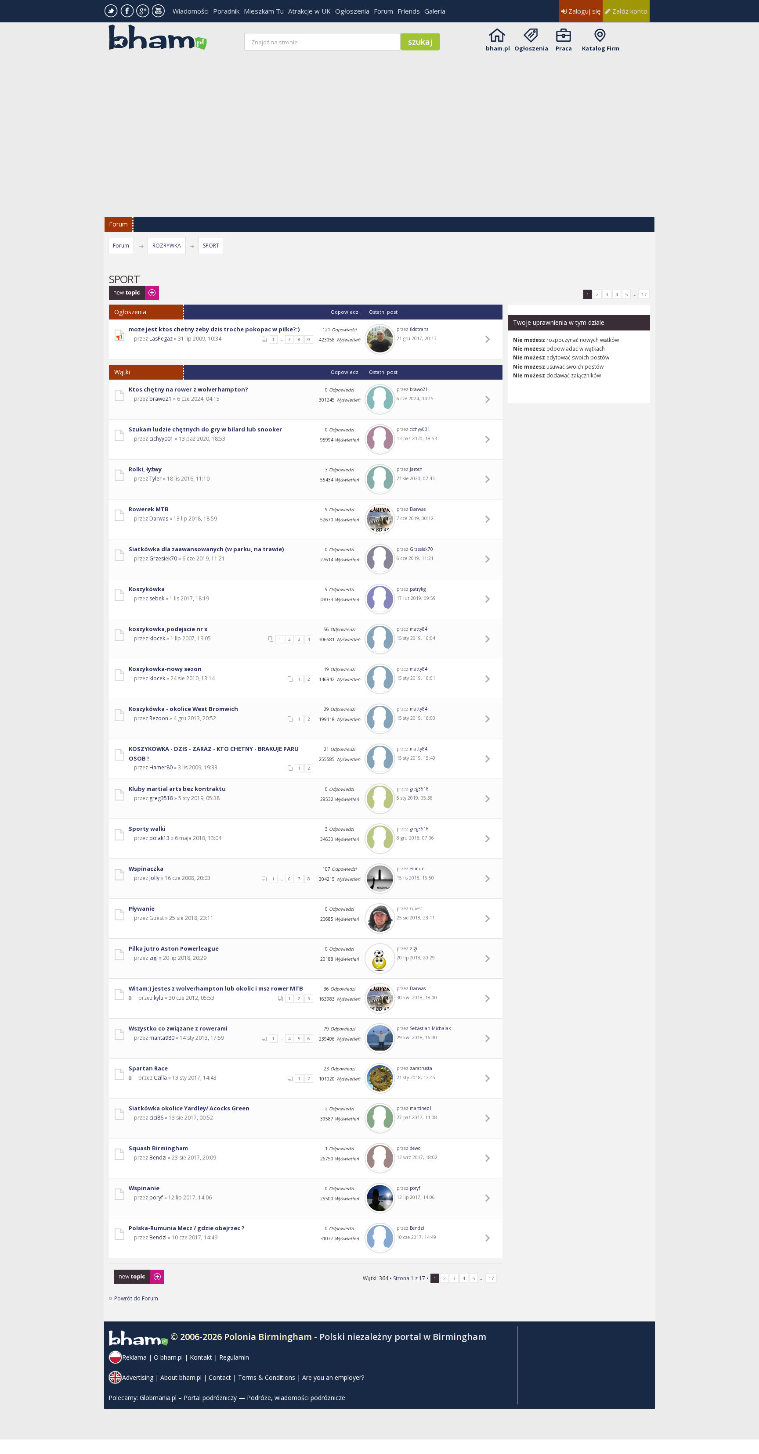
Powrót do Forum (136, 1298)
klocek (157, 638)
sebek (156, 598)
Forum (383, 11)
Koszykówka (147, 589)
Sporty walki (147, 829)
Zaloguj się (583, 11)
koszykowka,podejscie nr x (168, 629)
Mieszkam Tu (264, 11)
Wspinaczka (146, 868)
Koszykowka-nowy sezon (165, 669)
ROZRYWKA (166, 245)
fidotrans (419, 329)
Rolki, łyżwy (145, 469)
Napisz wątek (125, 290)
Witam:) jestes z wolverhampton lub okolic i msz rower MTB (216, 988)
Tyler (155, 478)
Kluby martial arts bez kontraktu (177, 789)
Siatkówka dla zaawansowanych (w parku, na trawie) (206, 549)
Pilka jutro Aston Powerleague (174, 948)
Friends (409, 11)
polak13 (159, 838)
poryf (156, 1197)
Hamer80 (161, 767)
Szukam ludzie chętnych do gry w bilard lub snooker (205, 429)
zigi (153, 958)
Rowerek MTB (149, 509)
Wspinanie (144, 1188)
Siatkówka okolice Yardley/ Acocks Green (189, 1108)
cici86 (156, 1117)
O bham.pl (168, 1357)
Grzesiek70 (163, 558)
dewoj (416, 1148)
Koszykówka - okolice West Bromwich (183, 709)
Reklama (134, 1357)
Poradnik (226, 11)
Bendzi (157, 1157)
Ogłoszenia (352, 11)
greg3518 (161, 798)
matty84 (418, 629)
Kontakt (201, 1357)
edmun (417, 868)
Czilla (160, 1077)
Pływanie (142, 908)
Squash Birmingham (158, 1148)
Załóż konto (629, 11)
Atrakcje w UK (309, 11)
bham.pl (498, 48)
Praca (564, 48)
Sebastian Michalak (430, 1028)
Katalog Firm (600, 48)
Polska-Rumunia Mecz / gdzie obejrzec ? (187, 1228)
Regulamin (234, 1357)
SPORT (211, 245)
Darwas (158, 518)
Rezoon (158, 718)
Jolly (154, 878)
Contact (220, 1377)
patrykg (418, 589)
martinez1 (421, 1108)
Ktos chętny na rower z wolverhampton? (188, 389)
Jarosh (416, 469)
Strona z (409, 1278)
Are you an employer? (333, 1377)
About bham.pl (181, 1377)
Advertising (137, 1377)
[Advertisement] (380, 128)
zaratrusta (421, 1068)
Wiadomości (191, 11)
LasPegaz (161, 338)
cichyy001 (161, 438)
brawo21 (160, 398)
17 (644, 294)
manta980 (161, 1037)
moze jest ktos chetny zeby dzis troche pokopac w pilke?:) (214, 329)
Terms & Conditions (266, 1377)
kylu (158, 998)
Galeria (434, 11)
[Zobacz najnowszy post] (489, 339)
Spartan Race (148, 1068)
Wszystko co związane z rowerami (178, 1028)
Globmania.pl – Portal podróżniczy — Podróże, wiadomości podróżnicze (242, 1397)
